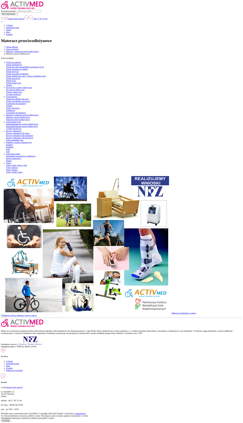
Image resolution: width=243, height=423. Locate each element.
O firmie (9, 25)
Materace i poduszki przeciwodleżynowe (22, 51)
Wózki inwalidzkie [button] (13, 62)
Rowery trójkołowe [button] (14, 131)
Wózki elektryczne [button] (13, 122)
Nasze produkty (12, 49)
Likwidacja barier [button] (13, 154)
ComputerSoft (80, 413)
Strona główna (12, 47)
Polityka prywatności (14, 370)
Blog (8, 32)
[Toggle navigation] (2, 21)
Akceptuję (5, 421)
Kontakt (9, 34)
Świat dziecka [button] (11, 97)
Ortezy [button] (9, 163)
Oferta (8, 30)
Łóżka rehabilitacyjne (14, 140)
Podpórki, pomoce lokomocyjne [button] (19, 142)
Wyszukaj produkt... (9, 11)
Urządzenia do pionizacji (16, 113)
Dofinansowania (12, 28)
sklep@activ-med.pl (14, 387)
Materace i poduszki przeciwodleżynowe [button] (22, 115)
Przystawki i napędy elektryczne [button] (19, 88)
